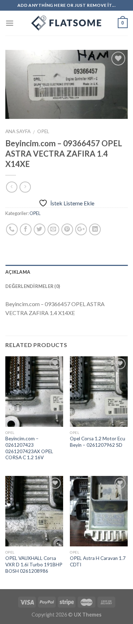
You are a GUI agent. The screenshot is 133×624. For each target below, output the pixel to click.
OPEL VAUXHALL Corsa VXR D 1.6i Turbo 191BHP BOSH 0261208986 (33, 564)
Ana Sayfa (18, 131)
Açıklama (17, 272)
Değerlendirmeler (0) (32, 286)
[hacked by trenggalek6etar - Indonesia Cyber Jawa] (66, 23)
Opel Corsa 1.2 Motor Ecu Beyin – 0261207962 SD (97, 442)
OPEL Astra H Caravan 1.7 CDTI (98, 561)
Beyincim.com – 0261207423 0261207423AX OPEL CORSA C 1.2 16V (29, 448)
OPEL (43, 131)
